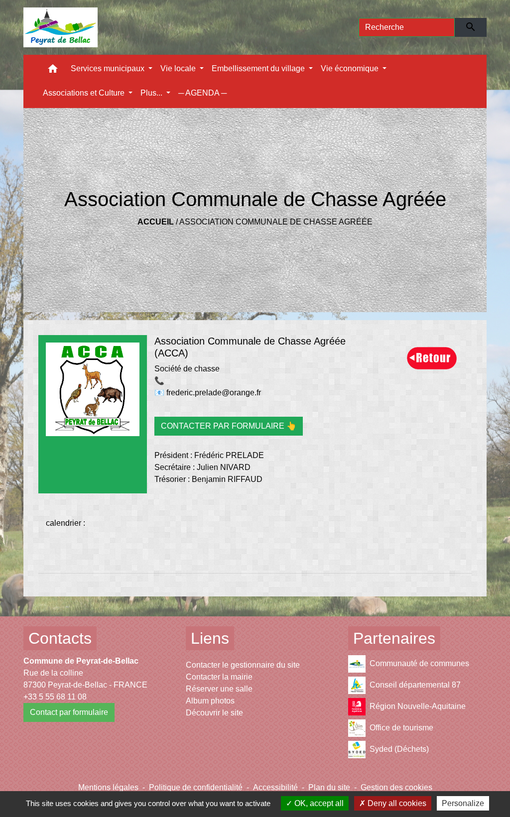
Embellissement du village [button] (259, 68)
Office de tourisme (401, 727)
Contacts (60, 638)
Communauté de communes (419, 663)
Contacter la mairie (219, 677)
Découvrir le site (214, 712)
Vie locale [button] (179, 68)
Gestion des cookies (396, 787)
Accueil (155, 222)
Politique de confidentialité (196, 787)
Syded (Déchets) (399, 749)
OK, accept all (318, 803)
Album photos (210, 701)
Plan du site (329, 787)
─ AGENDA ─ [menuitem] (202, 93)
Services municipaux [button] (108, 68)
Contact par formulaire (69, 712)
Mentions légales (108, 787)
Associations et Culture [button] (85, 93)
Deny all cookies (396, 803)
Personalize (463, 803)
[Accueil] (60, 27)
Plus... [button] (152, 93)
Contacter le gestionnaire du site (243, 665)
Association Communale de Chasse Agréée (276, 222)
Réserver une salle (219, 689)
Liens (210, 638)
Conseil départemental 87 (415, 685)
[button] (53, 71)
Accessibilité (275, 787)
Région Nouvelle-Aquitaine (418, 706)
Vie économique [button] (351, 68)
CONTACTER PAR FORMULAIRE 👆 (228, 426)
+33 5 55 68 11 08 (55, 697)
